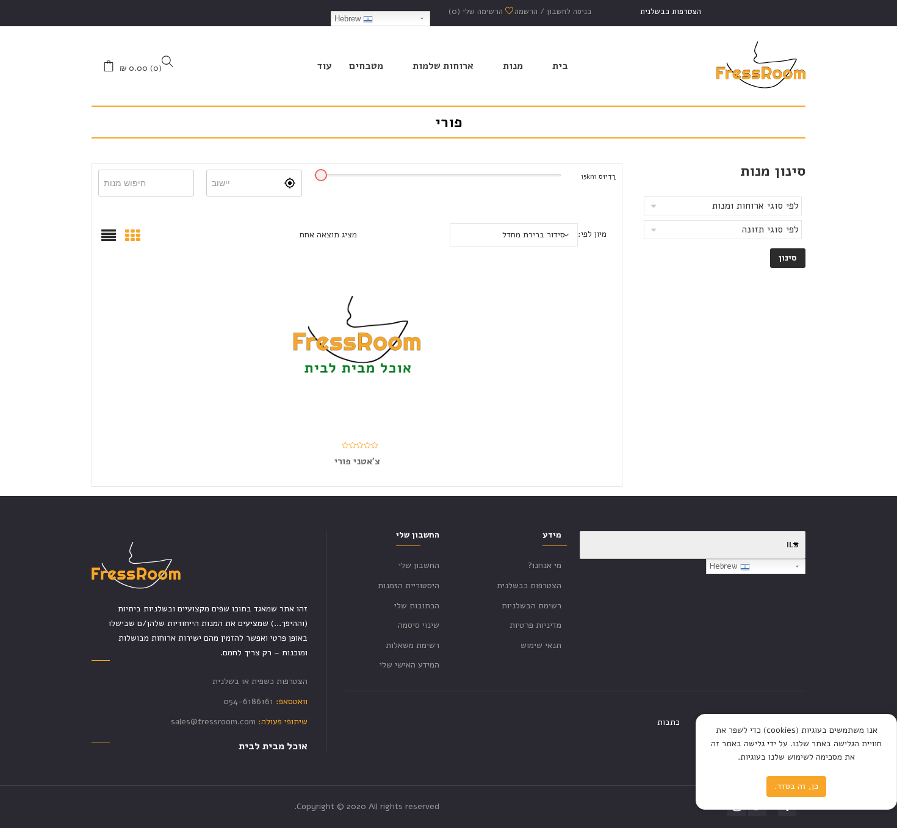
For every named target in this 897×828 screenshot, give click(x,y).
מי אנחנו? (544, 565)
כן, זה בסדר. (796, 786)
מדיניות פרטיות (535, 625)
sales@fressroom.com (213, 721)
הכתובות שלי (416, 605)
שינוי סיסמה (418, 625)
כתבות (668, 722)
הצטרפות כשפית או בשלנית (260, 681)
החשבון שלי (418, 565)
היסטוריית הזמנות (408, 585)
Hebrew (348, 18)
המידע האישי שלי (409, 665)
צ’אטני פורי (357, 461)
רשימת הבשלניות (531, 605)
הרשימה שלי (476, 11)
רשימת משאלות (412, 645)
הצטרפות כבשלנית (670, 11)
